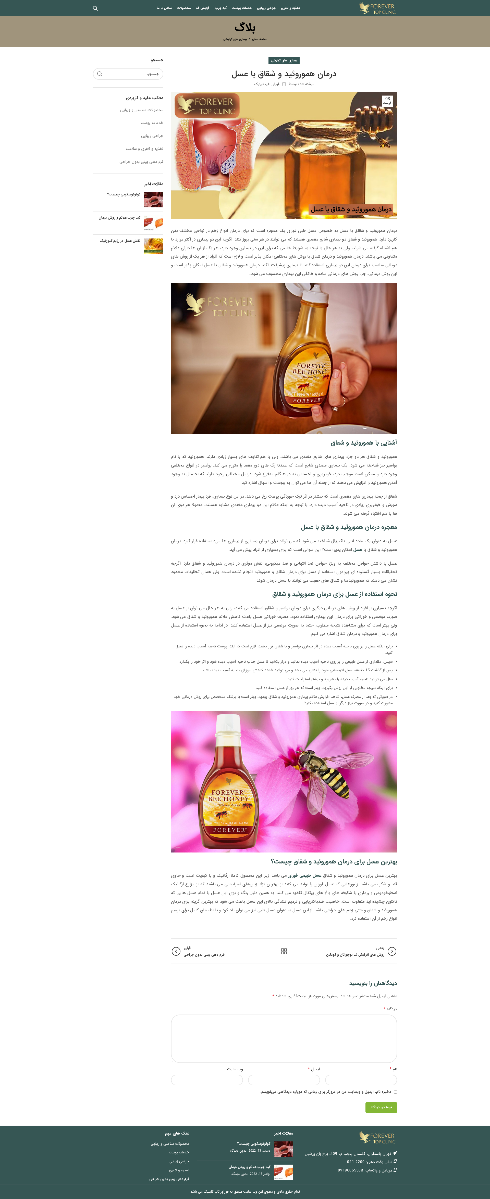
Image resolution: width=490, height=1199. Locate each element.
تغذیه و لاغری (179, 1170)
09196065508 (350, 1170)
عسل (357, 549)
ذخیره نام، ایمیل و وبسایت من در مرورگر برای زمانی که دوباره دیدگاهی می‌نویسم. (325, 1092)
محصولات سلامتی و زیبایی (141, 110)
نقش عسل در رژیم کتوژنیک (120, 241)
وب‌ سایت (235, 1069)
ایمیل (314, 1069)
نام (393, 1069)
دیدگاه (390, 1009)
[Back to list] (284, 951)
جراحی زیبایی (152, 136)
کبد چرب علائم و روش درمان (119, 217)
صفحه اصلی (259, 39)
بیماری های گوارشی (235, 39)
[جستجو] (99, 74)
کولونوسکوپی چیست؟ (123, 194)
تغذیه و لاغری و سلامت (144, 149)
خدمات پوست (152, 123)
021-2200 (356, 1162)
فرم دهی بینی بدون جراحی (141, 162)
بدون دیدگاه (238, 1150)
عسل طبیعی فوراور (305, 875)
